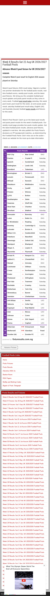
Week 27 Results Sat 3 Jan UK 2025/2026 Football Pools (23, 530)
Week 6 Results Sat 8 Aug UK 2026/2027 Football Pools (22, 412)
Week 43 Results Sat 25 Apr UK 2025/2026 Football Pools (23, 467)
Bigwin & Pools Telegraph (12, 386)
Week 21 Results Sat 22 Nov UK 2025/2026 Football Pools (23, 552)
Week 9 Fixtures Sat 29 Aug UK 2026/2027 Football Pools (23, 401)
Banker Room (7, 375)
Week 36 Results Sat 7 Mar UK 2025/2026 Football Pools (23, 493)
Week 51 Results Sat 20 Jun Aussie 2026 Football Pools (23, 438)
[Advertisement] (25, 31)
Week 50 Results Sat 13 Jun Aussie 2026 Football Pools (23, 441)
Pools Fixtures (8, 363)
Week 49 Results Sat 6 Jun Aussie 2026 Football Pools (22, 445)
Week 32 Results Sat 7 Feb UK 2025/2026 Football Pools (23, 508)
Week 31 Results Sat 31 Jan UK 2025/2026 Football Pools (23, 512)
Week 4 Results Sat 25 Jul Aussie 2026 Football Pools (22, 419)
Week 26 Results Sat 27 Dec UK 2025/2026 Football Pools (23, 534)
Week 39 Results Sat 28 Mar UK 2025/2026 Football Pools (23, 482)
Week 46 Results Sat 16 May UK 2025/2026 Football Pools (23, 456)
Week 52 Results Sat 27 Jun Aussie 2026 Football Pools (23, 434)
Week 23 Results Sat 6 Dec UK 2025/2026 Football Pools (23, 545)
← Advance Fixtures (9, 347)
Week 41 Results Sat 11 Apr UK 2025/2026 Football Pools (23, 475)
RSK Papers (7, 378)
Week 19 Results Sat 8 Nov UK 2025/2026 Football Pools (23, 560)
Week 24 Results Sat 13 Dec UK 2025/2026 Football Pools (23, 541)
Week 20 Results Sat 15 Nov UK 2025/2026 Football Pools (23, 556)
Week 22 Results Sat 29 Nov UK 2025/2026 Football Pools (23, 549)
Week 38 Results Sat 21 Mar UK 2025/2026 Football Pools (23, 486)
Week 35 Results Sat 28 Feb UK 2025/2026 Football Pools (23, 497)
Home (5, 360)
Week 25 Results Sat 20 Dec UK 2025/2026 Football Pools (23, 537)
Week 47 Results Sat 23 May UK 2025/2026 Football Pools (23, 453)
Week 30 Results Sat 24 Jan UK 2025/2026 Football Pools (23, 515)
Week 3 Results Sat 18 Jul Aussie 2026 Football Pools (22, 423)
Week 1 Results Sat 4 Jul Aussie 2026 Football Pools (21, 430)
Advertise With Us (9, 371)
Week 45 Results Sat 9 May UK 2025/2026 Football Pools (23, 460)
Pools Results (8, 367)
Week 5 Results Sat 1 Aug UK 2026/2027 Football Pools (22, 416)
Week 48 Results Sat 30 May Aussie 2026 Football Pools (23, 449)
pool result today (25, 101)
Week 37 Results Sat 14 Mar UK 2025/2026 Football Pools (23, 489)
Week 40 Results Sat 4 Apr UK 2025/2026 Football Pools (23, 478)
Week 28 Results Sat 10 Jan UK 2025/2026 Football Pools (23, 526)
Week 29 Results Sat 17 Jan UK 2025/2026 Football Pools (23, 523)
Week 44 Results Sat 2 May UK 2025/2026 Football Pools (23, 464)
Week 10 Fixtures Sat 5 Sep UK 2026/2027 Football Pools (23, 404)
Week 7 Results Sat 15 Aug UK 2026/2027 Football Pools (23, 408)
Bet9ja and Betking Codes (12, 382)
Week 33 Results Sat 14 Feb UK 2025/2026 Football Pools (23, 504)
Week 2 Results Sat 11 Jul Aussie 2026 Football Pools (22, 427)
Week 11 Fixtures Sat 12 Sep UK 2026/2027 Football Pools (23, 519)
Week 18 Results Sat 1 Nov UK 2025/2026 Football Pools (23, 563)
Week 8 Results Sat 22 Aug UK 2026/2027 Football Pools (25, 63)
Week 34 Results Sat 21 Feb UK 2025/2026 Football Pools (23, 501)
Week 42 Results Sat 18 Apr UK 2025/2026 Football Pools (23, 471)
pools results (31, 109)
